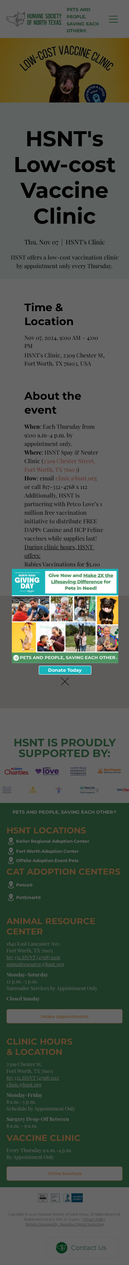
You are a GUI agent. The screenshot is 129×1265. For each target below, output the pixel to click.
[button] (65, 681)
